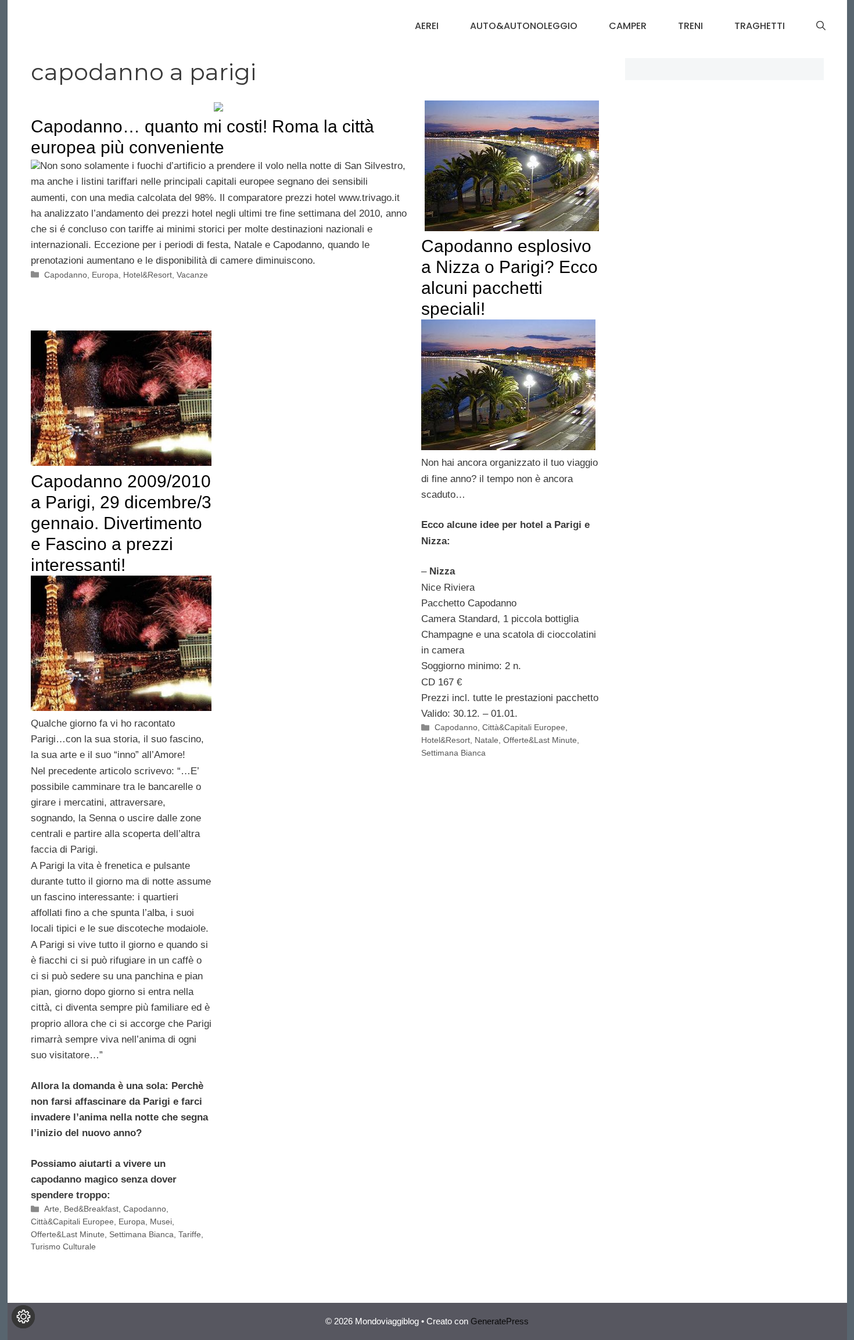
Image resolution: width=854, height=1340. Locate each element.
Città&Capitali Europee (523, 727)
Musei (161, 1221)
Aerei (427, 26)
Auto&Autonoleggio (523, 26)
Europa (105, 274)
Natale (486, 740)
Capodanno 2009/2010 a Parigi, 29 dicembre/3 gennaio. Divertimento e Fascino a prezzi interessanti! (121, 523)
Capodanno (65, 274)
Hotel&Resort (147, 274)
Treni (690, 26)
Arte (51, 1208)
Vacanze (192, 274)
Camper (628, 26)
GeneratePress (500, 1321)
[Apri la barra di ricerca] (821, 26)
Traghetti (759, 26)
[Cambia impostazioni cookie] (23, 1316)
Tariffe (189, 1234)
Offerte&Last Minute (540, 740)
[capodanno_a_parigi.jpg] (121, 707)
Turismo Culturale (63, 1246)
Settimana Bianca (453, 752)
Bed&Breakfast (91, 1208)
